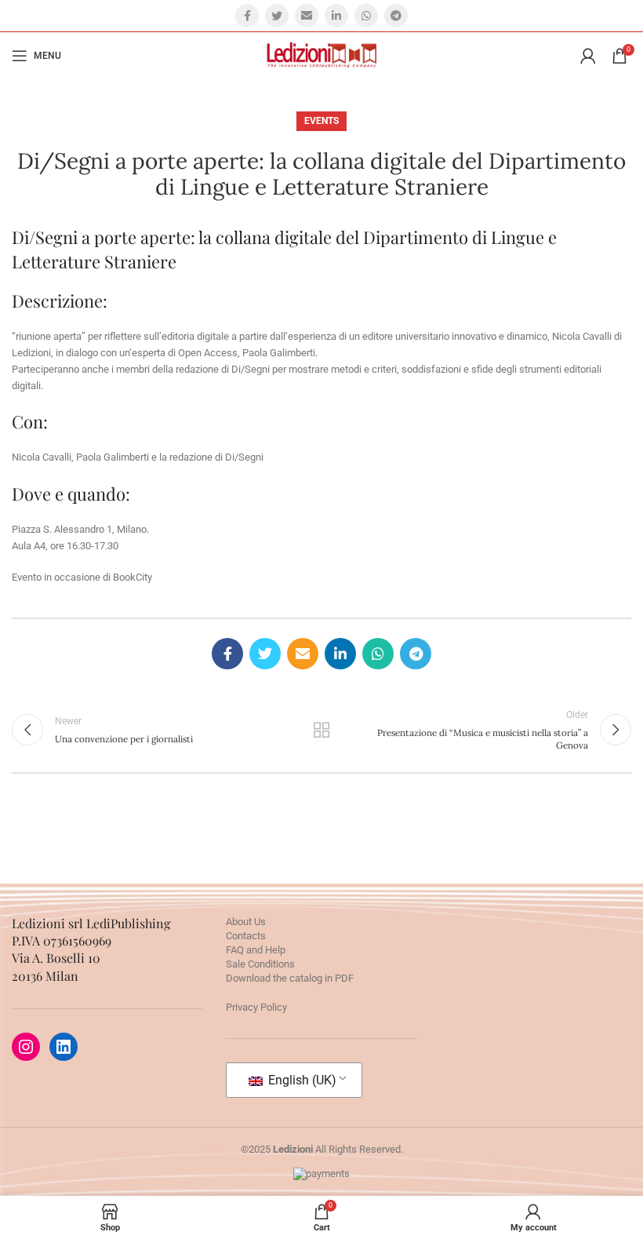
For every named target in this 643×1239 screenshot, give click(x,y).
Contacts (246, 936)
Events (321, 120)
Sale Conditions (260, 964)
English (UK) (300, 1080)
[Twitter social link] (277, 15)
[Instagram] (26, 1047)
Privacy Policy (256, 1007)
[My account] (588, 55)
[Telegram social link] (396, 15)
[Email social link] (306, 15)
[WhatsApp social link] (366, 15)
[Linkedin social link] (336, 15)
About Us (246, 921)
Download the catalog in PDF (290, 978)
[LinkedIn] (63, 1047)
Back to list (321, 729)
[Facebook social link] (247, 15)
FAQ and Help (255, 950)
